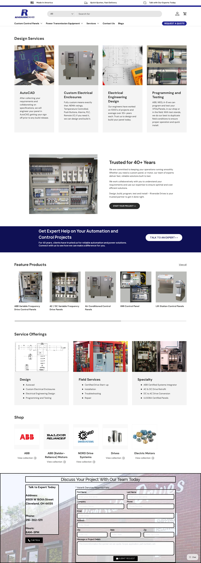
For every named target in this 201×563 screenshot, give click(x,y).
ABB (27, 453)
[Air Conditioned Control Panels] (100, 287)
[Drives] (115, 436)
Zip (145, 530)
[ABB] (26, 436)
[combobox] (104, 14)
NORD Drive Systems (85, 455)
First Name (82, 492)
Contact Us (109, 23)
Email (79, 511)
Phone (130, 501)
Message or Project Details (89, 539)
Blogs (121, 23)
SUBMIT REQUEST (127, 558)
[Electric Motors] (144, 436)
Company (81, 501)
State (112, 530)
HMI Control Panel (129, 306)
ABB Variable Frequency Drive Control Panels (27, 308)
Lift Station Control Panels (170, 306)
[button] (185, 14)
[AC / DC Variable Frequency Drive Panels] (65, 287)
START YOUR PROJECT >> (124, 206)
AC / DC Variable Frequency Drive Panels (64, 308)
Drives (115, 453)
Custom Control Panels (26, 23)
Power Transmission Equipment (63, 23)
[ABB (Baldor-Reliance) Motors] (56, 436)
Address (80, 520)
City (78, 530)
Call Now (35, 540)
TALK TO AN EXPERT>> (164, 237)
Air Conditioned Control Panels (98, 308)
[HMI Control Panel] (135, 287)
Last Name (132, 492)
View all (183, 264)
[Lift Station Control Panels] (171, 287)
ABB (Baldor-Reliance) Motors (56, 455)
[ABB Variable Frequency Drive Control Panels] (29, 287)
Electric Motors (144, 453)
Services (91, 23)
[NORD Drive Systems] (85, 436)
